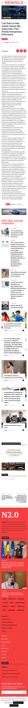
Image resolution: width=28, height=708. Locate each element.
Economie (4, 39)
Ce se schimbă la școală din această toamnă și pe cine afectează (12, 326)
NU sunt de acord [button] (18, 702)
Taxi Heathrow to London (8, 479)
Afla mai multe (9, 702)
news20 (7, 42)
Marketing (13, 240)
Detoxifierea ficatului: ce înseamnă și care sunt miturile (18, 274)
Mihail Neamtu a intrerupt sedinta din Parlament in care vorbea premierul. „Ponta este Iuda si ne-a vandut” (20, 499)
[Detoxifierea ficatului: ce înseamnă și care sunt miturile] (5, 273)
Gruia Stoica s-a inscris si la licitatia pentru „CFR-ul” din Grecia (7, 497)
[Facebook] (17, 50)
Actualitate (13, 228)
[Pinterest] (24, 50)
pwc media (19, 204)
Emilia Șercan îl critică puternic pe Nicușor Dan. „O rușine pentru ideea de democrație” (13, 594)
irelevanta (13, 204)
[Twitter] (21, 50)
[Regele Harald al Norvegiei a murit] (5, 305)
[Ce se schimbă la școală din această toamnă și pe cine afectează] (5, 232)
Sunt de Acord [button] (14, 705)
